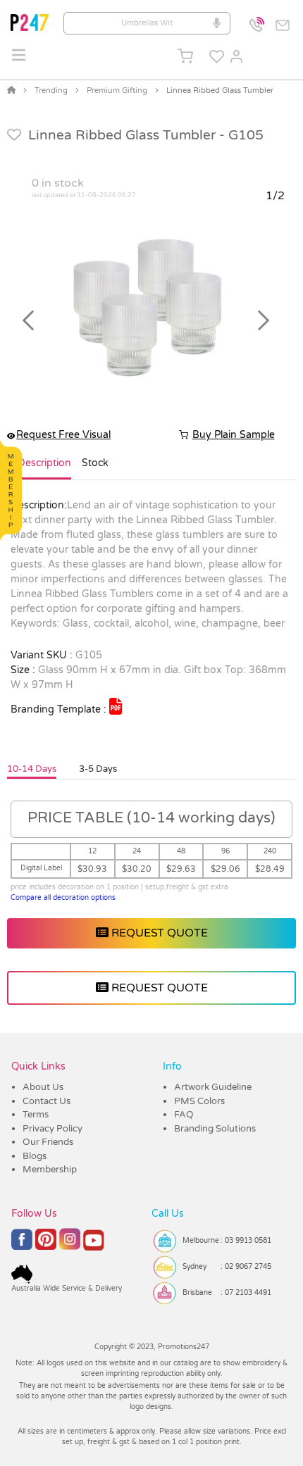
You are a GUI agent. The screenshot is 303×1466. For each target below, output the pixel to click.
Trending (51, 90)
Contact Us (46, 1101)
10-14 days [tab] (31, 769)
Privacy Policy (52, 1128)
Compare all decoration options (63, 898)
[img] (115, 706)
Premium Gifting (117, 90)
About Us (43, 1087)
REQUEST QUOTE (158, 933)
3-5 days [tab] (98, 769)
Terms (36, 1114)
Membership (50, 1169)
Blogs (35, 1156)
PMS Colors (199, 1101)
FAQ (184, 1114)
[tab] (44, 469)
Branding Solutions (215, 1128)
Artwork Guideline (213, 1087)
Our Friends (48, 1142)
